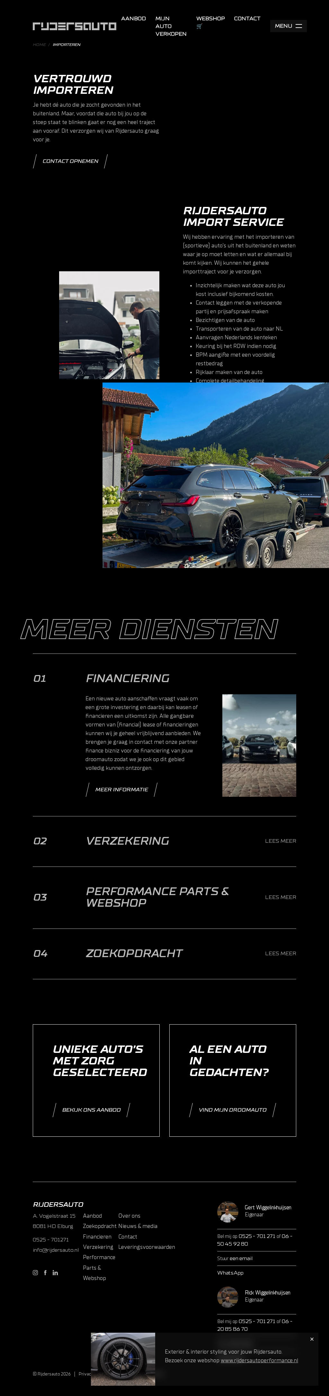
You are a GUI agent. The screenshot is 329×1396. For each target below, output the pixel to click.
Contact (247, 19)
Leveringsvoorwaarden (146, 1247)
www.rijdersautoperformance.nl (259, 1360)
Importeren (66, 44)
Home (39, 44)
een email (241, 1258)
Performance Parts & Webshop (99, 1268)
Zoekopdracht (100, 1226)
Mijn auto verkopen (171, 26)
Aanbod (133, 19)
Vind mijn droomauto (232, 1110)
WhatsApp (230, 1273)
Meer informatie (121, 790)
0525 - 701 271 (258, 1236)
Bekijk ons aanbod (91, 1110)
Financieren (97, 1236)
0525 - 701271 (51, 1240)
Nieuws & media (137, 1226)
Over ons (129, 1216)
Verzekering (98, 1247)
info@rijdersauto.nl (56, 1250)
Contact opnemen (70, 161)
